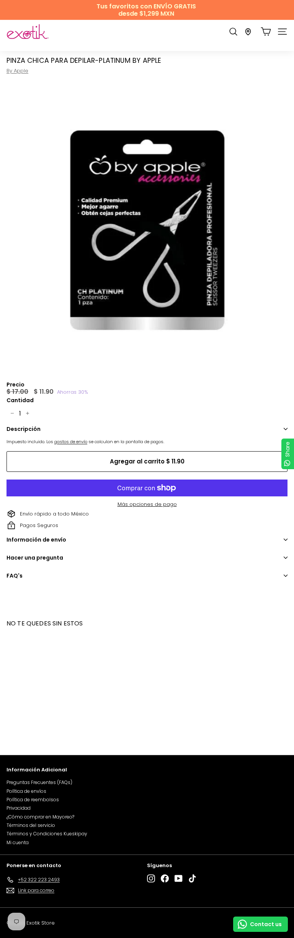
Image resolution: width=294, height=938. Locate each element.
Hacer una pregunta (35, 557)
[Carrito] (266, 31)
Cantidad (20, 400)
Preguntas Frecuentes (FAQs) (39, 782)
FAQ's (15, 575)
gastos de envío (70, 442)
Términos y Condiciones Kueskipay (47, 833)
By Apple (17, 70)
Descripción (24, 429)
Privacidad (19, 808)
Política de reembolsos (33, 799)
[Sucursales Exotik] (248, 32)
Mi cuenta (18, 842)
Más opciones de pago (147, 504)
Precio (15, 384)
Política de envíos (26, 791)
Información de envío (36, 539)
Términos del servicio (31, 825)
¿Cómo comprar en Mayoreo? (40, 817)
